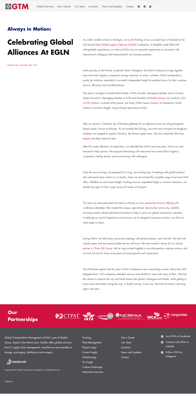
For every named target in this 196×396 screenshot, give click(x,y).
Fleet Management (92, 342)
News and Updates (131, 352)
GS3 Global (92, 103)
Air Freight (87, 362)
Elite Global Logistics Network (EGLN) (116, 45)
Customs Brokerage (92, 367)
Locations (126, 347)
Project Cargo (89, 347)
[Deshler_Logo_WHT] (16, 358)
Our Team (126, 342)
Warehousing (89, 357)
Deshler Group (157, 98)
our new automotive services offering (154, 203)
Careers (125, 357)
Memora (16, 381)
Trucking (86, 337)
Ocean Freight (89, 352)
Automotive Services (92, 372)
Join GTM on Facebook (178, 336)
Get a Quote (127, 337)
